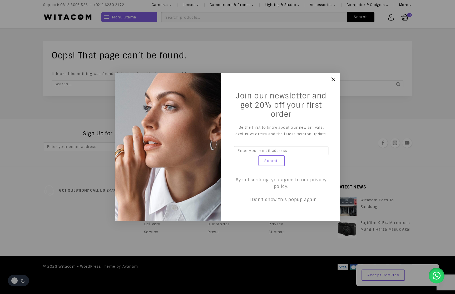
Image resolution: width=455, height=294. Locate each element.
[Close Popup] (333, 79)
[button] (436, 275)
